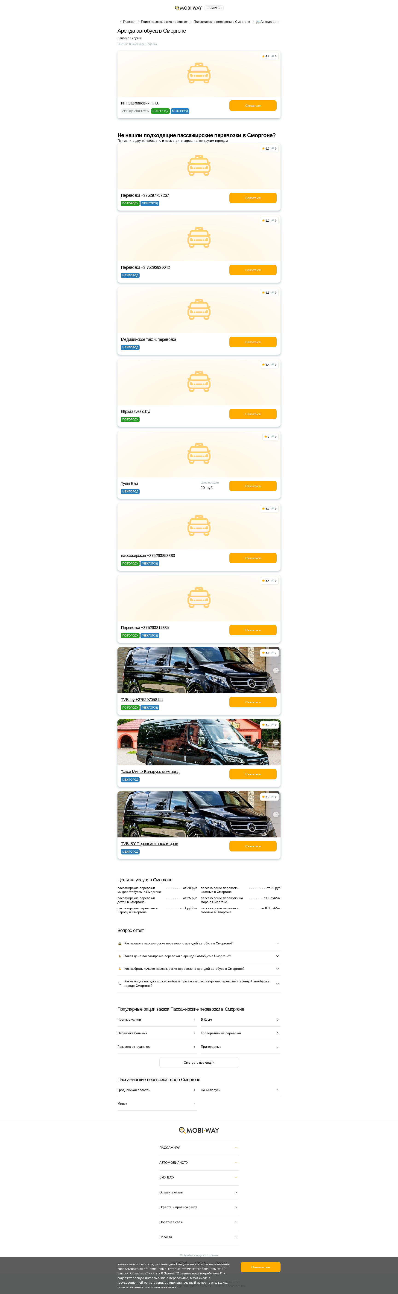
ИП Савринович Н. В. (140, 103)
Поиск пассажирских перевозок (164, 21)
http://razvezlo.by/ (135, 411)
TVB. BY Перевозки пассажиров (149, 843)
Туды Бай (129, 483)
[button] (195, 690)
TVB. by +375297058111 (142, 699)
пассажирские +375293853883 (148, 555)
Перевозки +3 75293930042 (145, 267)
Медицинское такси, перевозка (148, 339)
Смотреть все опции (199, 1062)
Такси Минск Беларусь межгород (150, 771)
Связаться (253, 105)
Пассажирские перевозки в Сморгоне (222, 21)
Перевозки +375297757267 (145, 195)
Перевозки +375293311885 (145, 627)
